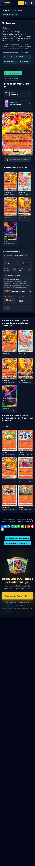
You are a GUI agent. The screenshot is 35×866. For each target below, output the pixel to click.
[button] (26, 3)
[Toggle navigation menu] (31, 3)
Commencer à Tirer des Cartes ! (17, 596)
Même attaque (25, 61)
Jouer (21, 3)
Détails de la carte (10, 61)
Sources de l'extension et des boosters (16, 57)
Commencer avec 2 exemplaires (16, 543)
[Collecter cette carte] (13, 73)
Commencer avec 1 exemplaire (16, 538)
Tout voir (5, 426)
